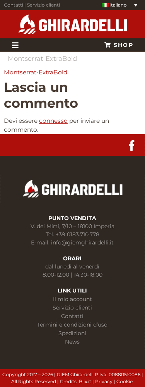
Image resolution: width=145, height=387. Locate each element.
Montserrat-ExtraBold (35, 72)
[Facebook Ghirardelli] (131, 145)
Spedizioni (72, 333)
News (72, 341)
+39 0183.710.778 (77, 234)
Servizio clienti (43, 5)
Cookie (125, 381)
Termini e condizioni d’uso (72, 324)
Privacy (104, 381)
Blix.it (85, 381)
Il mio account (72, 299)
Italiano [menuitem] (118, 5)
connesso (53, 120)
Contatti (13, 5)
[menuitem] (120, 5)
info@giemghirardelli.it (82, 242)
